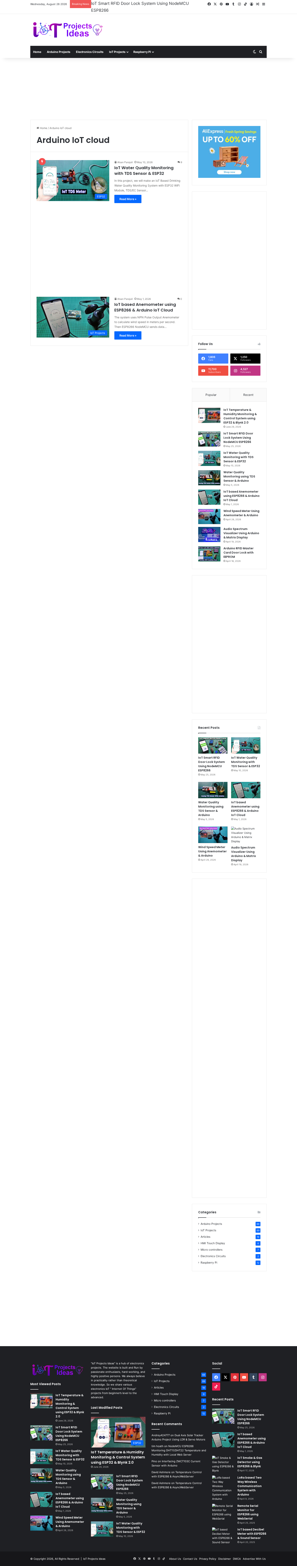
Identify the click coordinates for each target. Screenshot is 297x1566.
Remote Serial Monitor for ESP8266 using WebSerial (247, 1506)
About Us (175, 1553)
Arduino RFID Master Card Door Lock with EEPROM (238, 547)
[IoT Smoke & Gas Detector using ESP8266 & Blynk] (223, 1458)
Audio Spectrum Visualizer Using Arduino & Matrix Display (241, 527)
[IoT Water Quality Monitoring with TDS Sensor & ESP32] (209, 452)
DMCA (237, 1553)
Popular (211, 389)
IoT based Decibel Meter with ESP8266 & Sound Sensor (251, 1528)
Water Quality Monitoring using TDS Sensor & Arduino (239, 471)
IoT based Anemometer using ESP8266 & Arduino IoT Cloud (145, 301)
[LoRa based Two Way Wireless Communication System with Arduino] (223, 1483)
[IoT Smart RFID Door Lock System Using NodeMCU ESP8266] (209, 433)
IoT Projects (117, 46)
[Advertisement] (188, 22)
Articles (205, 1231)
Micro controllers (211, 1244)
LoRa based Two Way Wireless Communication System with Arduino (249, 1480)
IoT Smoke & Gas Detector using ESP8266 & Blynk (249, 1456)
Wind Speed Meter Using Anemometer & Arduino (241, 507)
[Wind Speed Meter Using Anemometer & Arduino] (209, 511)
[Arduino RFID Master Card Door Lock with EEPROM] (209, 548)
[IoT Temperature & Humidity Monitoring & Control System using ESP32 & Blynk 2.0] (209, 409)
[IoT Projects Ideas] (67, 24)
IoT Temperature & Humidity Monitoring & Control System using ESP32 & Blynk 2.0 (240, 410)
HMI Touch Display (213, 1237)
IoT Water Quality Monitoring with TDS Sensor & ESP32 (144, 3)
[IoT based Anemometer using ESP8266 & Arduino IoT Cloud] (209, 491)
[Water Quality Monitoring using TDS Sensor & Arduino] (209, 472)
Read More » (127, 193)
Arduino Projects (58, 46)
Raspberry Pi (142, 46)
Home (37, 46)
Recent (248, 389)
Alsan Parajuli (125, 156)
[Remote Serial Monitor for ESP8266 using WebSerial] (223, 1506)
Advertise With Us (254, 1553)
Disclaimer (224, 1553)
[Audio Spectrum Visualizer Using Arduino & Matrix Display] (209, 529)
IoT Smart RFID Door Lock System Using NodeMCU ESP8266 (238, 432)
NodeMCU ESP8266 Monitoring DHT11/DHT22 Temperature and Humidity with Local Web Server (179, 1445)
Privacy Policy (207, 1553)
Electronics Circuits (89, 46)
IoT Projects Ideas (94, 1553)
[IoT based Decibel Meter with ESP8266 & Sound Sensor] (223, 1530)
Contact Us (190, 1553)
